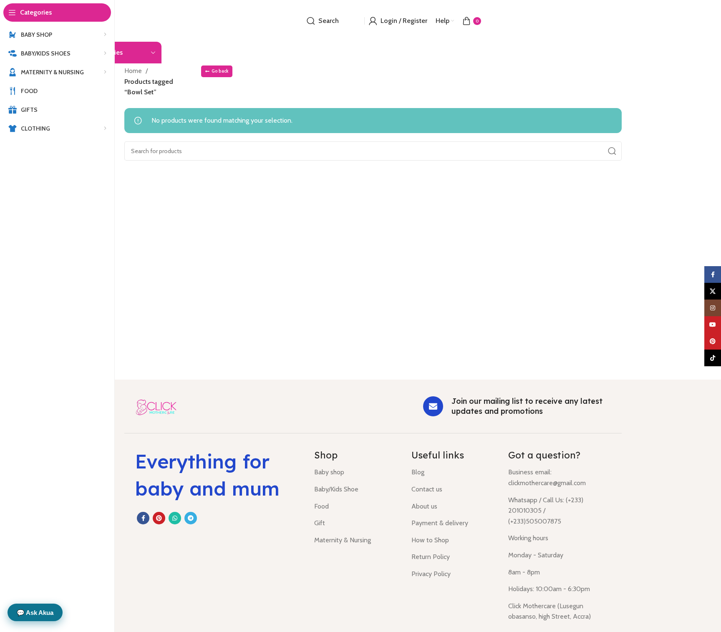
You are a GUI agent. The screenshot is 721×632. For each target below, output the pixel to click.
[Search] (612, 151)
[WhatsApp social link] (175, 518)
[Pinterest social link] (159, 518)
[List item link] (356, 472)
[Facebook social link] (143, 518)
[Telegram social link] (190, 518)
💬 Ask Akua (35, 612)
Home (134, 71)
